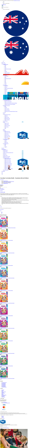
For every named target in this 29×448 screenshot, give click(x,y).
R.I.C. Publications (4, 4)
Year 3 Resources (4, 384)
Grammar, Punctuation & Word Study (9, 88)
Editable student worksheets (6, 157)
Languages (4, 112)
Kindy (7, 183)
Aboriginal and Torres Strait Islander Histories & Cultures (11, 111)
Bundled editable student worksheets (9, 168)
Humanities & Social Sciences (6, 105)
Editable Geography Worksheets (8, 163)
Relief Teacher (6, 142)
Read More (15, 0)
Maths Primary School (7, 135)
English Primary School (7, 131)
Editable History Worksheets (8, 162)
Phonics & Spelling (7, 94)
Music (5, 145)
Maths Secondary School (7, 136)
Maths (5, 66)
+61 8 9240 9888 (5, 402)
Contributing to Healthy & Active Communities (10, 104)
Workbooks (4, 130)
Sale (2, 172)
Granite (3, 418)
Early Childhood (5, 75)
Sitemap (3, 394)
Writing (5, 98)
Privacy (2, 393)
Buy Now (5, 239)
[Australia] (17, 60)
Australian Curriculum (5, 64)
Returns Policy (3, 395)
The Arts (5, 83)
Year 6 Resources (4, 386)
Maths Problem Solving (7, 118)
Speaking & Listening (7, 97)
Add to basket (1, 188)
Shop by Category (4, 63)
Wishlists (3, 392)
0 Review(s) (1, 184)
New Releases (3, 171)
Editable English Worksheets (8, 158)
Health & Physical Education (8, 78)
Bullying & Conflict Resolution (8, 101)
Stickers (4, 129)
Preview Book (2, 179)
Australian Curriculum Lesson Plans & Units (8, 152)
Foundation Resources (4, 382)
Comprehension (6, 85)
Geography (6, 71)
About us (3, 390)
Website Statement (4, 391)
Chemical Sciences (7, 124)
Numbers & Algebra (7, 117)
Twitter (2, 416)
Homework (6, 139)
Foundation (4, 183)
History (5, 70)
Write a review (2, 209)
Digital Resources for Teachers (6, 156)
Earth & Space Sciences (7, 125)
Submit (1, 428)
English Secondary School (7, 132)
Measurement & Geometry (7, 114)
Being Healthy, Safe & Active (8, 100)
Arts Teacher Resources (5, 143)
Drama (5, 144)
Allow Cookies (18, 0)
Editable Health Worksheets (8, 167)
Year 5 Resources (4, 385)
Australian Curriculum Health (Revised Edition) (8, 181)
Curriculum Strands (5, 151)
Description (1, 190)
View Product (1, 239)
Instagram (3, 417)
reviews (1, 206)
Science (5, 67)
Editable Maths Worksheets (8, 159)
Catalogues (3, 396)
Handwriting (6, 89)
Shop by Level (3, 62)
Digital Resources (4, 149)
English (5, 77)
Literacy (5, 93)
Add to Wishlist (2, 189)
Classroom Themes (5, 155)
